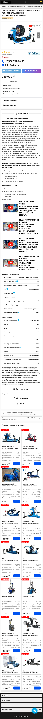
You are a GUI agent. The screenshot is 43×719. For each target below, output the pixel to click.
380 (38, 281)
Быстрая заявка (29, 82)
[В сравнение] (39, 82)
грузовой (28, 277)
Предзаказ (13, 81)
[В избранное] (34, 82)
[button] (38, 35)
